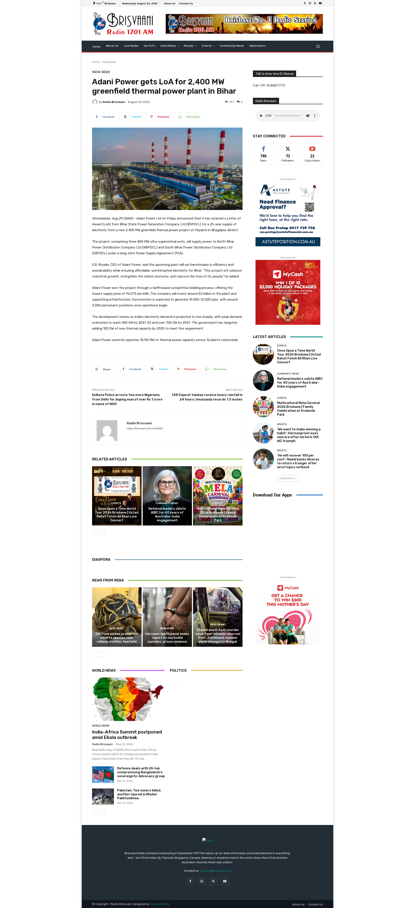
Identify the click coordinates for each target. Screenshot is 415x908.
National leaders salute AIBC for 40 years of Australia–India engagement (167, 514)
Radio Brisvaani (114, 102)
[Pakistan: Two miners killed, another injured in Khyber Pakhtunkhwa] (103, 796)
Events (116, 503)
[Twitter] (315, 3)
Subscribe (312, 146)
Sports (282, 424)
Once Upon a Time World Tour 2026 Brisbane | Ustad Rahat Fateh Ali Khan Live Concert (117, 514)
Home (96, 62)
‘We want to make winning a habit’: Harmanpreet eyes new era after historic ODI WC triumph (299, 435)
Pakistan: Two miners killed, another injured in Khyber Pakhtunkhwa (139, 794)
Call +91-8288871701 (269, 85)
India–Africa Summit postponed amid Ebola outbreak (127, 734)
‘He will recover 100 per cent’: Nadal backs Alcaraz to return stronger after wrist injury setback (298, 461)
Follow (288, 146)
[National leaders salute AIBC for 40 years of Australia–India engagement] (167, 495)
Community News (167, 503)
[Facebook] (304, 3)
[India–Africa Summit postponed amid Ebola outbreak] (128, 699)
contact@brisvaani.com (215, 870)
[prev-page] (94, 532)
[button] (318, 46)
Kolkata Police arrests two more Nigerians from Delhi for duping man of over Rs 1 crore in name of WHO (127, 399)
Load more (286, 478)
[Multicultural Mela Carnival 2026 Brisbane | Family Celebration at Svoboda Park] (218, 495)
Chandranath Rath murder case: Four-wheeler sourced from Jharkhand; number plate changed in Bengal (217, 636)
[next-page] (101, 532)
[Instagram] (310, 3)
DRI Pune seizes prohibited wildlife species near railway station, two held (117, 638)
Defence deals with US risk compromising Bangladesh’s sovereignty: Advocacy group (141, 772)
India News (109, 62)
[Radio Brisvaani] (95, 102)
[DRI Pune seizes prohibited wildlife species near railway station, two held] (117, 617)
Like (263, 146)
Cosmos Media (159, 904)
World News (101, 725)
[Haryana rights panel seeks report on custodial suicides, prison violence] (167, 617)
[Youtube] (320, 3)
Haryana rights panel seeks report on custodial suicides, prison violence (167, 638)
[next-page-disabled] (179, 684)
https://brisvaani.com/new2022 (144, 428)
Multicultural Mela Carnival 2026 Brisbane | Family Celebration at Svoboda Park (217, 514)
